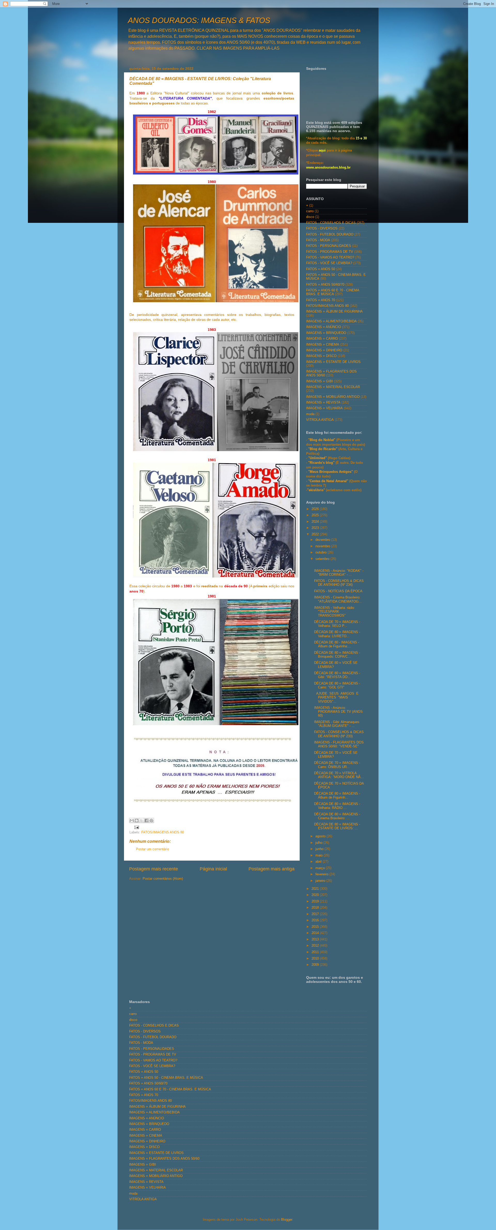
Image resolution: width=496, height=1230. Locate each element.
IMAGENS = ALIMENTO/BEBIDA (331, 321)
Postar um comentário (152, 849)
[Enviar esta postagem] (136, 827)
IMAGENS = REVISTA (323, 402)
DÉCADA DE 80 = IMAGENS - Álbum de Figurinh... (337, 795)
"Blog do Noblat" (321, 440)
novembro (323, 546)
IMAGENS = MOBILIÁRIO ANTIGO (333, 397)
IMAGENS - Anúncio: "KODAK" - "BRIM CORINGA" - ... (338, 572)
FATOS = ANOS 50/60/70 (325, 284)
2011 (316, 952)
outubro (321, 552)
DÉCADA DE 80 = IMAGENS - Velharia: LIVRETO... (337, 634)
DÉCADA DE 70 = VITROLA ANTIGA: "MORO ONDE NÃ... (339, 775)
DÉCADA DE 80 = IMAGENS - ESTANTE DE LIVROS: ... (337, 826)
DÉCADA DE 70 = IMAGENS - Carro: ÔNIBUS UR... (337, 765)
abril (319, 861)
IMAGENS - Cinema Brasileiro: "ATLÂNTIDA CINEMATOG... (338, 599)
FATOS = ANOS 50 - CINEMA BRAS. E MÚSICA (166, 1078)
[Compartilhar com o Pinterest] (151, 820)
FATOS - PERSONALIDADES (328, 246)
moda (310, 414)
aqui (322, 150)
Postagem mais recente (153, 868)
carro (310, 211)
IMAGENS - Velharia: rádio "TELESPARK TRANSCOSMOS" (334, 611)
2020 (316, 895)
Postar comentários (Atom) (163, 878)
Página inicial (213, 868)
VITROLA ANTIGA (320, 420)
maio (319, 855)
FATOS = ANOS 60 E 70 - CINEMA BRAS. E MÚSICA (332, 292)
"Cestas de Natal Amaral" (328, 481)
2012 (316, 945)
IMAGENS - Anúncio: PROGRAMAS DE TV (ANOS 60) (338, 711)
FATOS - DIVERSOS (322, 228)
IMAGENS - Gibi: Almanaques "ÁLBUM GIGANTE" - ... (336, 724)
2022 (316, 534)
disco (310, 217)
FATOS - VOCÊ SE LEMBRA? (329, 263)
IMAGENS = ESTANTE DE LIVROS (333, 362)
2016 (316, 920)
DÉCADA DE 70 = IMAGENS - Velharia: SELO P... (337, 624)
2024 (316, 521)
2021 (316, 889)
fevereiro (322, 874)
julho (319, 843)
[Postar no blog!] (136, 820)
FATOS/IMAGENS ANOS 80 (162, 832)
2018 (316, 907)
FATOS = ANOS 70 (320, 300)
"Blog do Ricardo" (323, 449)
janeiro (320, 881)
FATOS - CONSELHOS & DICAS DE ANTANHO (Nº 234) (339, 583)
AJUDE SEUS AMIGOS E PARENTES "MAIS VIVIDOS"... (337, 697)
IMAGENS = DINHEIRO (324, 350)
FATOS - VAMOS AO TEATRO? (330, 257)
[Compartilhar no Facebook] (146, 820)
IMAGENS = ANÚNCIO (323, 327)
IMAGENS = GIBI (319, 381)
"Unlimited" (317, 458)
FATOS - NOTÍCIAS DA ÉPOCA (338, 591)
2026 (316, 509)
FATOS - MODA (318, 240)
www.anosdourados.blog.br (328, 167)
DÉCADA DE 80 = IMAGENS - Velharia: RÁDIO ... (337, 806)
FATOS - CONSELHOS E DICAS (331, 223)
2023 (316, 528)
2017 (316, 914)
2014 (316, 933)
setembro (322, 559)
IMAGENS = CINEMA (322, 344)
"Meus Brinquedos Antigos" (331, 472)
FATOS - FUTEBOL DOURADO (329, 234)
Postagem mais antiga (272, 868)
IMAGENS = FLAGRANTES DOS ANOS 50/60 (164, 1158)
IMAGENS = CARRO (322, 338)
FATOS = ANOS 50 (320, 269)
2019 (316, 901)
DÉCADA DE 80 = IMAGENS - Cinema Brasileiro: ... (337, 816)
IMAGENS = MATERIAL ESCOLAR (333, 387)
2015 (316, 927)
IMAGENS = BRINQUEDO (326, 333)
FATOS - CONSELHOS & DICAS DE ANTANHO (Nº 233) (339, 734)
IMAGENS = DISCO (321, 356)
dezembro (323, 540)
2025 (316, 515)
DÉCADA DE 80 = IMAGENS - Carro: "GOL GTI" (337, 685)
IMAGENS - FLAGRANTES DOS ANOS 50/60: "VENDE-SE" (339, 744)
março (320, 868)
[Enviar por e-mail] (131, 820)
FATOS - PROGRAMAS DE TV (329, 252)
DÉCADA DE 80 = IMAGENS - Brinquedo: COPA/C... (337, 654)
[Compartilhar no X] (141, 820)
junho (319, 849)
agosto (321, 836)
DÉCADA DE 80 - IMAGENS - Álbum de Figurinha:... (336, 644)
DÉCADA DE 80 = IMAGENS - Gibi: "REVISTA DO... (337, 675)
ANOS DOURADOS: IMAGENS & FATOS (199, 20)
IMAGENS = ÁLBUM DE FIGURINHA (334, 311)
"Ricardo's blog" (322, 463)
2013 (316, 939)
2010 (316, 958)
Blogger (286, 1219)
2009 (316, 965)
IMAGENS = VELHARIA (324, 408)
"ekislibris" (316, 490)
